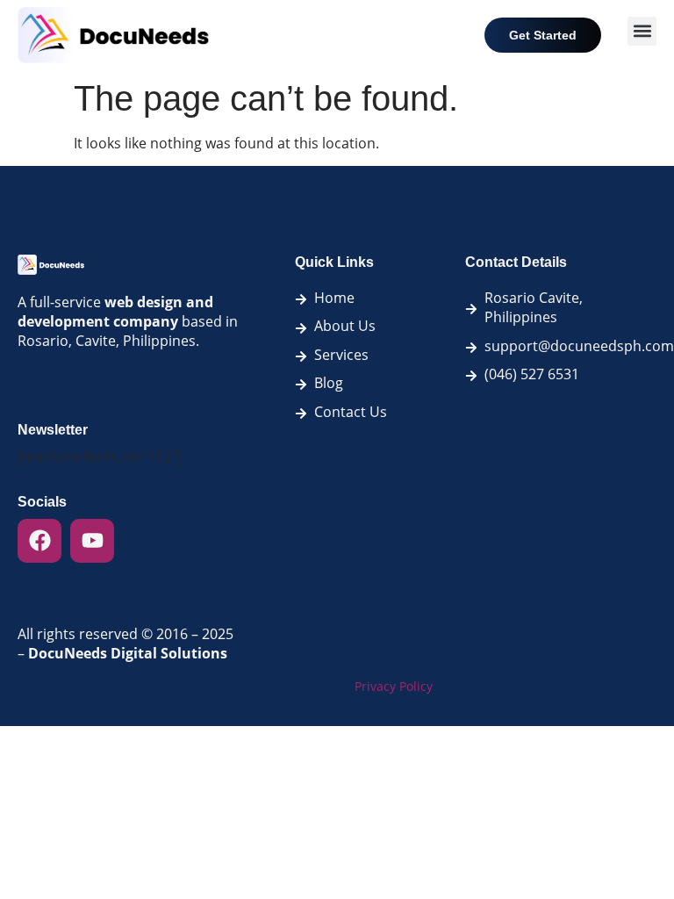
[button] (641, 31)
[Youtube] (92, 541)
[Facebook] (39, 541)
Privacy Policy (394, 686)
